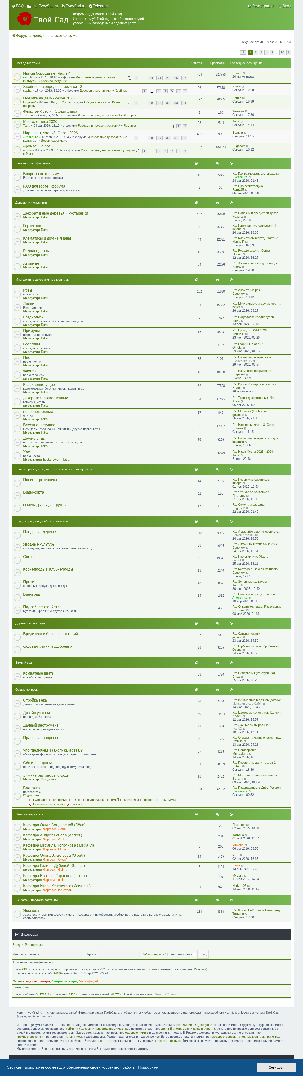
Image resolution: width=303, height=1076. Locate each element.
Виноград (31, 594)
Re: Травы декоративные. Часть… (256, 398)
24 (159, 78)
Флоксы (29, 371)
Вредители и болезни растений (50, 634)
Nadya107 (239, 885)
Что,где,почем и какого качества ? (53, 750)
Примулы (31, 331)
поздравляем (94, 799)
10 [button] (282, 52)
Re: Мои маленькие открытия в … (256, 775)
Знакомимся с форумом (32, 163)
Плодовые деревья (40, 532)
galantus (238, 415)
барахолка (131, 799)
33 (176, 102)
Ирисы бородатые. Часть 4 (47, 73)
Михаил (63, 849)
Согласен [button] (276, 1067)
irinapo (236, 483)
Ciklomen (238, 610)
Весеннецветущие (54, 140)
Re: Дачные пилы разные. (250, 725)
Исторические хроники (48, 804)
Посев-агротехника (40, 480)
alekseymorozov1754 (247, 703)
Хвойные (121, 90)
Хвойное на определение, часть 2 (52, 87)
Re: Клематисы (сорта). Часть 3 (255, 238)
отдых (75, 799)
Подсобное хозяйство (42, 607)
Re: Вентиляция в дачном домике (256, 700)
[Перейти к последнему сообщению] (243, 73)
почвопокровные (38, 411)
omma (27, 150)
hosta (47, 459)
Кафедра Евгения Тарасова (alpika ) (55, 876)
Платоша (238, 495)
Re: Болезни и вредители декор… (256, 213)
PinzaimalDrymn (165, 994)
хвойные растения (30, 1036)
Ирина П (238, 241)
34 (184, 102)
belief (236, 307)
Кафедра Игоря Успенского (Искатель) (57, 886)
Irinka (236, 320)
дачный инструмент (175, 1028)
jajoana (237, 637)
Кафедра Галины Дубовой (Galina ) (54, 866)
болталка (106, 1040)
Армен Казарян (243, 535)
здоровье (59, 799)
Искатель (65, 890)
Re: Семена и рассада (248, 504)
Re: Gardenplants (244, 750)
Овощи (29, 557)
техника (76, 804)
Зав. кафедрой (88, 981)
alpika (62, 880)
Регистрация (34, 945)
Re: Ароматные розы (247, 290)
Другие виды (34, 438)
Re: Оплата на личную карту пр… (256, 737)
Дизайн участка (36, 713)
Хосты (28, 452)
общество (150, 799)
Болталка (31, 788)
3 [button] (261, 52)
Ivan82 (237, 728)
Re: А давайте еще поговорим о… (256, 531)
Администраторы (38, 981)
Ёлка (236, 676)
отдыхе (175, 1040)
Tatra (26, 125)
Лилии (28, 304)
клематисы (74, 1036)
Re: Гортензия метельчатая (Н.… (256, 225)
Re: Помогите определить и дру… (256, 438)
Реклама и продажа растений (99, 115)
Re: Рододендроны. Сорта (251, 250)
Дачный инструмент (40, 725)
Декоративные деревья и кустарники (55, 213)
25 (167, 78)
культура (169, 799)
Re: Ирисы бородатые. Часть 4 (254, 384)
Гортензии (32, 226)
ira (25, 77)
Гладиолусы (34, 317)
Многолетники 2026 (40, 122)
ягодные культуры (252, 1036)
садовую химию (136, 1032)
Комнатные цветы (39, 673)
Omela (236, 347)
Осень (236, 254)
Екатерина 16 (242, 361)
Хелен (236, 73)
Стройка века (35, 700)
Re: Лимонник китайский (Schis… (256, 544)
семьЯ (114, 799)
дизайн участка (204, 1028)
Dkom (57, 459)
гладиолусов (203, 1025)
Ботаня (237, 778)
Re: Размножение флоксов (251, 371)
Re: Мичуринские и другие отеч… (256, 303)
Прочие (29, 582)
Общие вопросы (95, 102)
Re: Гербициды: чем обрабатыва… (257, 646)
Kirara (236, 86)
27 (184, 78)
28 (151, 137)
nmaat (236, 560)
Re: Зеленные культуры (249, 581)
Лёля (62, 829)
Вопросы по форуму (41, 174)
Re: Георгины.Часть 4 (247, 344)
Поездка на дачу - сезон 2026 (49, 98)
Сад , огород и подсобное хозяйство (41, 521)
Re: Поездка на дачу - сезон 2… (255, 762)
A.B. (235, 855)
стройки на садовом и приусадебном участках (96, 1028)
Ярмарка (130, 115)
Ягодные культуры (39, 544)
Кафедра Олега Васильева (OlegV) (54, 855)
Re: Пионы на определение (251, 357)
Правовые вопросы (40, 738)
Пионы (29, 358)
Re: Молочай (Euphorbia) (249, 411)
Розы (29, 153)
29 (159, 137)
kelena (236, 229)
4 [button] (266, 52)
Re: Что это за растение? (250, 492)
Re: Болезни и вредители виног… (256, 594)
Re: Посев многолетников (250, 479)
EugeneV (29, 102)
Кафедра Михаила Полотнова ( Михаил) (58, 845)
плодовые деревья (223, 1036)
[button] (243, 52)
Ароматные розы (38, 146)
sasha (27, 90)
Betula (236, 98)
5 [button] (272, 52)
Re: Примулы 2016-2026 (249, 330)
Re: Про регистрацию (247, 186)
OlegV (62, 859)
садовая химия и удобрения (47, 646)
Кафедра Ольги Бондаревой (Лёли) (54, 825)
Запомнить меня (181, 954)
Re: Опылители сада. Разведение (256, 606)
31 (159, 102)
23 (151, 78)
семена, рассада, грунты (45, 505)
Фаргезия (49, 829)
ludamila (238, 441)
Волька (237, 132)
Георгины (31, 344)
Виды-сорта (33, 492)
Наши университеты (29, 814)
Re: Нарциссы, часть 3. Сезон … (255, 424)
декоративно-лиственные (45, 398)
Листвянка (30, 137)
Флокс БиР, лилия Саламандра (50, 111)
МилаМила (240, 753)
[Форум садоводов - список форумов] (42, 18)
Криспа (237, 216)
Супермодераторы (64, 981)
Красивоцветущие (54, 81)
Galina (62, 869)
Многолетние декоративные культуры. (108, 150)
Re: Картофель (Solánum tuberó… (256, 569)
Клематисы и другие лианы (47, 238)
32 (167, 102)
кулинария (40, 799)
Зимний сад (23, 662)
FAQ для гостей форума (44, 186)
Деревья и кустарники (95, 90)
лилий (187, 1025)
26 (176, 78)
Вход (16, 945)
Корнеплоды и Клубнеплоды (48, 569)
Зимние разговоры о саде (46, 775)
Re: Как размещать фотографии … (257, 173)
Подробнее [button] (148, 1067)
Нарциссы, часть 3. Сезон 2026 (50, 133)
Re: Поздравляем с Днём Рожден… (258, 787)
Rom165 (238, 189)
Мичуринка (48, 779)
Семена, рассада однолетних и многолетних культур (53, 469)
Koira (236, 401)
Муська (237, 875)
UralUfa (237, 741)
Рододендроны (36, 251)
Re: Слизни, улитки (246, 633)
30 (151, 102)
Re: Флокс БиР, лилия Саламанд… (257, 910)
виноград (273, 1036)
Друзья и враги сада (30, 623)
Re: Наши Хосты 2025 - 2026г (253, 451)
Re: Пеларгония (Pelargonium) (253, 673)
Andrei (62, 839)
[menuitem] (18, 6)
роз (178, 1025)
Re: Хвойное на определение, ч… (256, 263)
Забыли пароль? (154, 954)
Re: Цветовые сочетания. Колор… (257, 712)
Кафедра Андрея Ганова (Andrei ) (52, 835)
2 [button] (256, 52)
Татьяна (29, 115)
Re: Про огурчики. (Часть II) (252, 556)
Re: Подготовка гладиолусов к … (256, 317)
